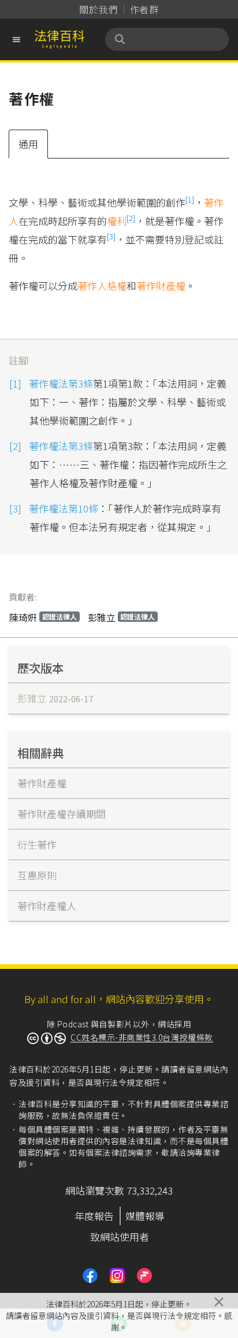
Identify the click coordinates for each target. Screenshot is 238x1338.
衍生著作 (37, 844)
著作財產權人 (46, 905)
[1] (189, 199)
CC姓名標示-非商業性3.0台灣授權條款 (141, 1037)
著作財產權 (160, 285)
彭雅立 (121, 617)
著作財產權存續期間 (61, 813)
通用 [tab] (28, 144)
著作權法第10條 (63, 508)
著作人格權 (102, 285)
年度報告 (94, 1215)
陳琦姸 (43, 617)
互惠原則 (37, 875)
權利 (117, 220)
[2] (131, 217)
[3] (111, 236)
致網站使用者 (119, 1236)
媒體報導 (145, 1215)
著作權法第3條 (61, 383)
